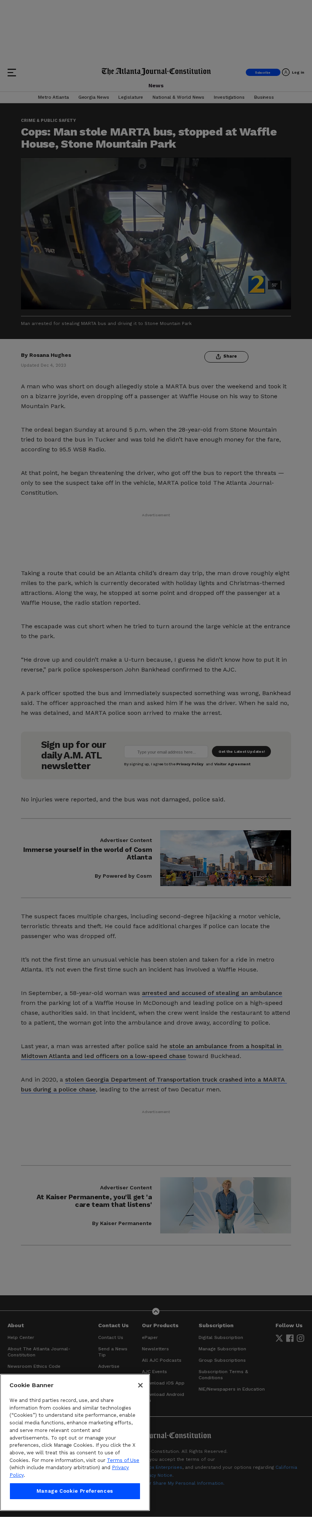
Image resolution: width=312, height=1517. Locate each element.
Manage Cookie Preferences (75, 1491)
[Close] (140, 1385)
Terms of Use (123, 1460)
